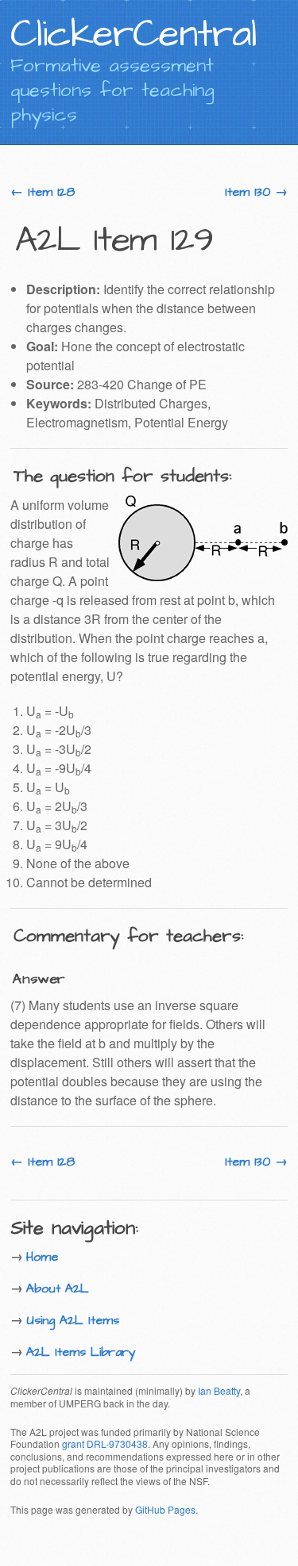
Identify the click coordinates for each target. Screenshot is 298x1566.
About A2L (57, 1288)
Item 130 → (256, 192)
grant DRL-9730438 (105, 1443)
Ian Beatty (219, 1390)
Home (42, 1256)
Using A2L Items (72, 1320)
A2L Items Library (81, 1352)
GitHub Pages (165, 1509)
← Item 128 (42, 192)
